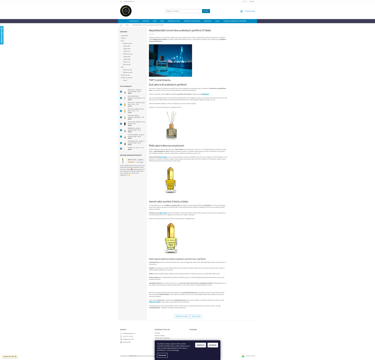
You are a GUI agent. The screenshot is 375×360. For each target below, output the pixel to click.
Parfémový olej (127, 43)
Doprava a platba (160, 336)
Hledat (206, 11)
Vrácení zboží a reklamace (162, 338)
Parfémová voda (128, 54)
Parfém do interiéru (126, 78)
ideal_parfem (127, 342)
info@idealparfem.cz (129, 333)
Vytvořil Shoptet (250, 356)
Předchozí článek (182, 316)
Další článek (196, 316)
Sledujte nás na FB (128, 339)
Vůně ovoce (126, 51)
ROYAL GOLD (162, 157)
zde (177, 350)
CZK (244, 1)
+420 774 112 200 (128, 336)
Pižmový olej (126, 65)
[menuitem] (134, 21)
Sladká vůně (126, 49)
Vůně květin (126, 46)
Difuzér (125, 80)
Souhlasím (213, 345)
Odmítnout (201, 345)
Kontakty (157, 333)
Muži (122, 67)
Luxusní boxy (124, 36)
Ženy (122, 41)
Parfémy (123, 38)
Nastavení (162, 355)
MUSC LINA (163, 213)
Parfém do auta (125, 75)
